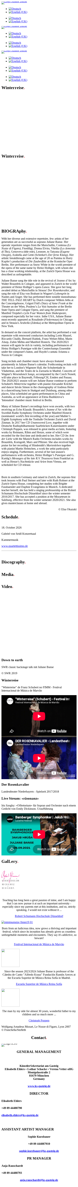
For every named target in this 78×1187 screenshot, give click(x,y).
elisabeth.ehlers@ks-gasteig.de (19, 1115)
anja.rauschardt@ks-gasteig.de (39, 1180)
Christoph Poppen (39, 1020)
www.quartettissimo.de (14, 546)
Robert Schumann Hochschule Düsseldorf (39, 916)
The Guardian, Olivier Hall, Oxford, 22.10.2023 (36, 170)
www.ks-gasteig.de (39, 1086)
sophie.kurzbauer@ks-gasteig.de (39, 1150)
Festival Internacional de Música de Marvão (39, 944)
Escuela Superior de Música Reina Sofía (39, 984)
